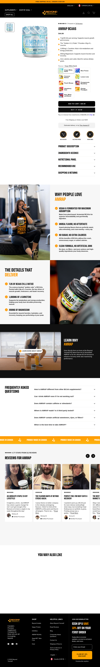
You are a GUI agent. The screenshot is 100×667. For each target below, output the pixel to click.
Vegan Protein (36, 627)
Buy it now (76, 110)
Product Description (68, 146)
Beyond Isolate (36, 623)
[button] (62, 23)
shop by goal (24, 10)
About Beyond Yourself (57, 623)
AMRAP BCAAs (36, 634)
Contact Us (53, 640)
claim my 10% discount (82, 655)
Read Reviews (54, 627)
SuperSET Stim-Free (37, 639)
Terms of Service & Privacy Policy (56, 648)
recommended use (66, 166)
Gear (33, 644)
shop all (9, 15)
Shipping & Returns (67, 173)
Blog (51, 631)
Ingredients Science (68, 153)
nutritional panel (67, 159)
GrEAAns (35, 631)
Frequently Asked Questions (55, 635)
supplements (10, 10)
